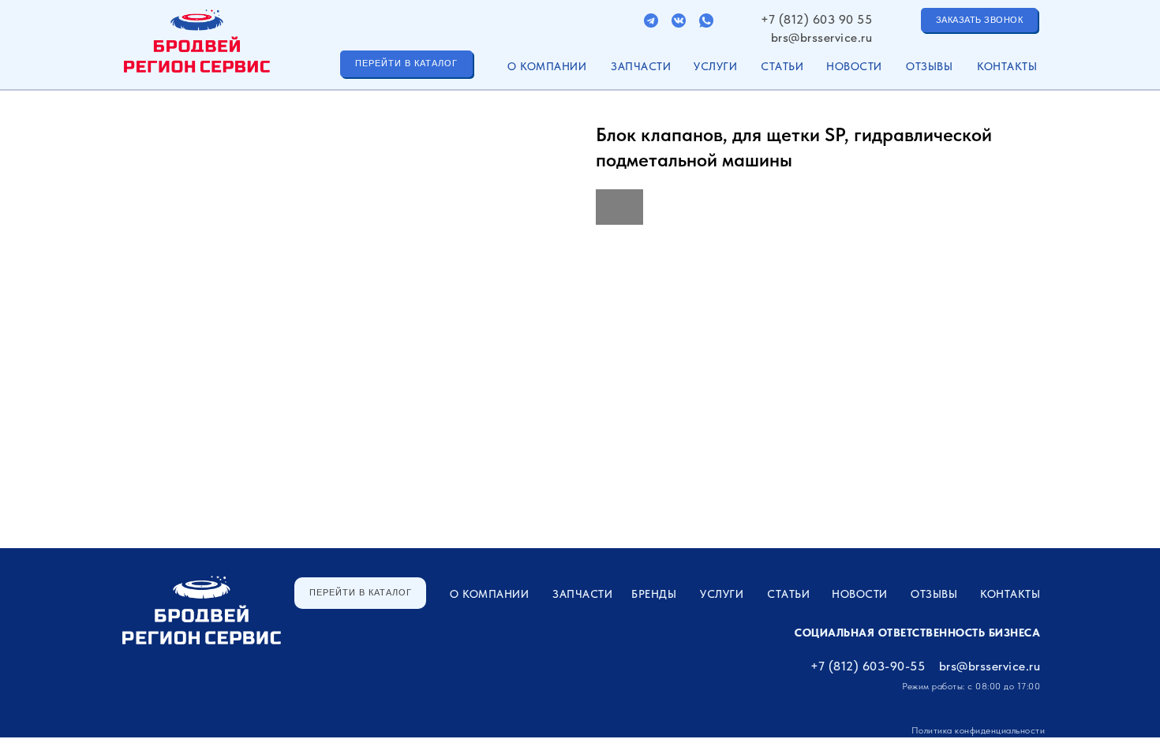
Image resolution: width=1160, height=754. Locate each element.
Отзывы (929, 66)
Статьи (782, 66)
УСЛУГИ (715, 66)
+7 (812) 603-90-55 (867, 666)
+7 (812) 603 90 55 (816, 19)
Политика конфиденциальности (978, 730)
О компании (546, 66)
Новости (854, 66)
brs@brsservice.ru (822, 37)
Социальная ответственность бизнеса (917, 632)
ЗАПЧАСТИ (641, 66)
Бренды (653, 594)
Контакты (1007, 66)
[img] (651, 20)
